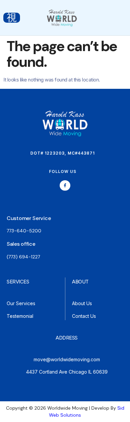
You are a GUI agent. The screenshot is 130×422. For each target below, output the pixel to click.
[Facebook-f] (65, 185)
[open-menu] (11, 18)
